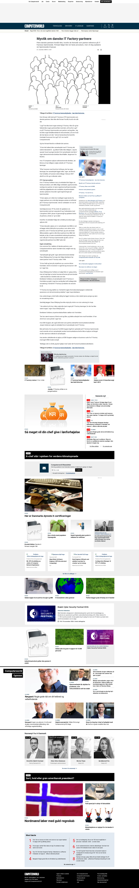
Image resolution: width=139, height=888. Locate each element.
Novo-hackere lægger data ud (70, 31)
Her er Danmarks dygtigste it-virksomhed (90, 263)
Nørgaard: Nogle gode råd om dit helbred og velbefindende (49, 859)
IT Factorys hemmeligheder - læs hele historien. (92, 180)
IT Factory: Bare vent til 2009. (87, 186)
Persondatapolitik (102, 874)
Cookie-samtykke (102, 876)
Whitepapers (80, 880)
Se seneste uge (69, 864)
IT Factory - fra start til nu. (86, 192)
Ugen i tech (94, 400)
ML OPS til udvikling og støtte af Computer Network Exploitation (33, 563)
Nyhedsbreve (88, 1)
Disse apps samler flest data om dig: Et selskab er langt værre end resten (48, 846)
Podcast (58, 876)
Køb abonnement (106, 1)
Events (47, 1)
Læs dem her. (89, 273)
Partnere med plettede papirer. (87, 189)
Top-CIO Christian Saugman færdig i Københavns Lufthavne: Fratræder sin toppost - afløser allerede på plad (98, 424)
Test (92, 411)
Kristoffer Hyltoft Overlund (35, 761)
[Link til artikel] (35, 370)
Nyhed (26, 378)
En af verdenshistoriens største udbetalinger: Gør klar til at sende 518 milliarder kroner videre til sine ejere (92, 846)
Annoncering (79, 1)
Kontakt (97, 1)
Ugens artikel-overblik (62, 874)
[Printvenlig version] (101, 49)
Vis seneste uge (107, 446)
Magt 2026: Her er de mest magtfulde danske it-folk (44, 31)
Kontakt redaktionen (62, 882)
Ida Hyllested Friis (104, 761)
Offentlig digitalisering (60, 354)
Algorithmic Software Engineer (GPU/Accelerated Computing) (57, 561)
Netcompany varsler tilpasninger (90, 31)
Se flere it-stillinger (69, 573)
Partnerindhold (81, 878)
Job (42, 1)
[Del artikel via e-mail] (98, 49)
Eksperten (70, 1)
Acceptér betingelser (59, 473)
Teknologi (57, 26)
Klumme (93, 429)
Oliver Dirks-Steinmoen (58, 761)
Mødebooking (61, 1)
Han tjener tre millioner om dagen (88, 267)
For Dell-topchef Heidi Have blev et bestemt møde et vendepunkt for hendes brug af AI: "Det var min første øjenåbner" (91, 853)
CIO (92, 420)
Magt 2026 (94, 437)
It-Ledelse (79, 26)
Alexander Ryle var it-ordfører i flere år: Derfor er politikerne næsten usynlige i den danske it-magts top (100, 441)
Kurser (54, 1)
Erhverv (68, 26)
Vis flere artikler (94, 446)
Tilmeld (78, 470)
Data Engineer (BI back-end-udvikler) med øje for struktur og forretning (80, 561)
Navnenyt (59, 880)
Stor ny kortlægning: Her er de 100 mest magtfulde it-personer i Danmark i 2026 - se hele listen (91, 840)
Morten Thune (81, 761)
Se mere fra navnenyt (69, 768)
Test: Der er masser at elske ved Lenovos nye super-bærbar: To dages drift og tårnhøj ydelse (100, 415)
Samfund (90, 26)
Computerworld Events (83, 876)
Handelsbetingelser (102, 880)
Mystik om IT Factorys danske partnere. (90, 183)
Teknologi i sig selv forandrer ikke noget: (89, 149)
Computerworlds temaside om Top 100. (89, 257)
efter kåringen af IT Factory (95, 200)
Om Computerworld (34, 1)
